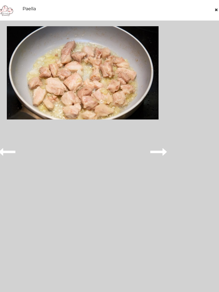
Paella (29, 8)
